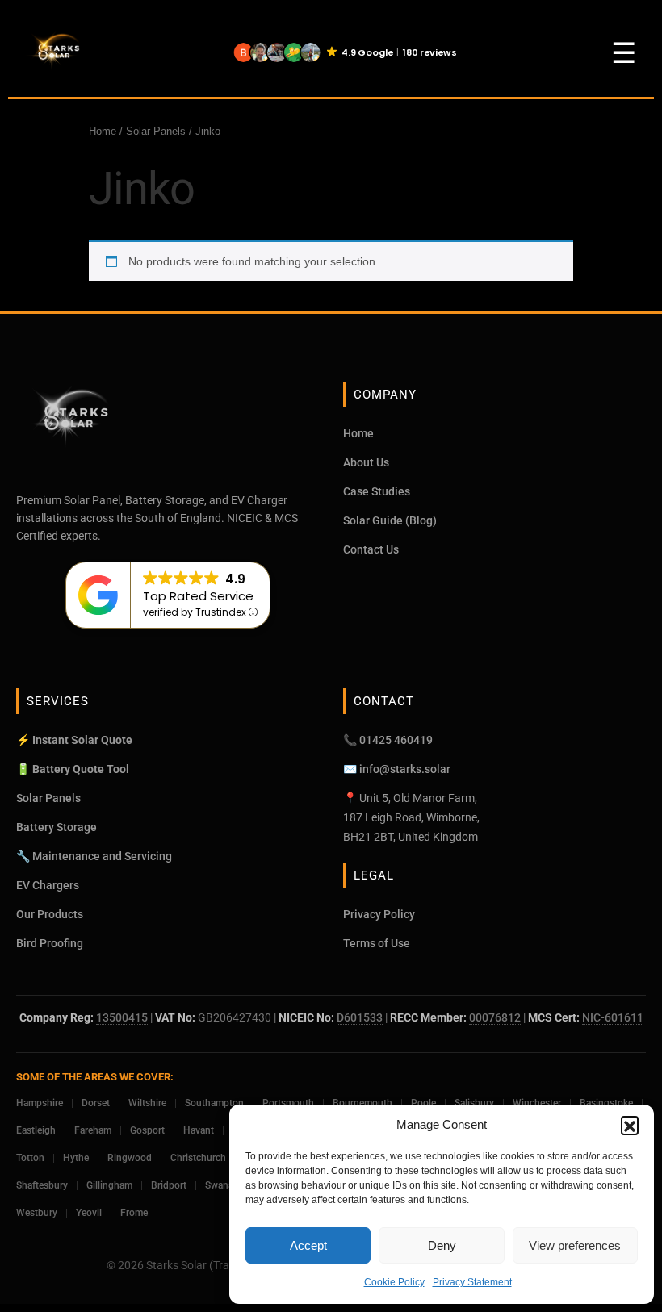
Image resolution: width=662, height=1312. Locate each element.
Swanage (224, 1185)
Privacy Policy (379, 914)
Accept (308, 1245)
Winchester (537, 1103)
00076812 (495, 1017)
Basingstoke (606, 1103)
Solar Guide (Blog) (390, 520)
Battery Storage (56, 827)
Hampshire (39, 1103)
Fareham (92, 1130)
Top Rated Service (198, 595)
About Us (366, 462)
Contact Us (371, 549)
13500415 (122, 1017)
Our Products (49, 914)
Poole (423, 1103)
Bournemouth (362, 1103)
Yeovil (89, 1212)
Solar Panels (156, 131)
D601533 (360, 1017)
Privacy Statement (472, 1282)
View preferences (575, 1245)
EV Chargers (47, 885)
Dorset (96, 1103)
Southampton (214, 1103)
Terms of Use (376, 943)
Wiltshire (147, 1103)
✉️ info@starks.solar (396, 769)
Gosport (147, 1130)
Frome (134, 1212)
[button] (630, 1125)
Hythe (76, 1158)
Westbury (36, 1212)
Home (102, 131)
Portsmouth (288, 1103)
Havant (198, 1130)
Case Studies (376, 491)
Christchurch (198, 1158)
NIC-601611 (612, 1017)
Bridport (168, 1185)
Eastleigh (36, 1130)
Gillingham (109, 1185)
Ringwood (129, 1158)
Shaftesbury (42, 1185)
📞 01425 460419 (388, 739)
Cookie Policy (394, 1282)
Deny (442, 1245)
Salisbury (474, 1103)
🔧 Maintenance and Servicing (94, 856)
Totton (30, 1158)
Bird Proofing (49, 943)
